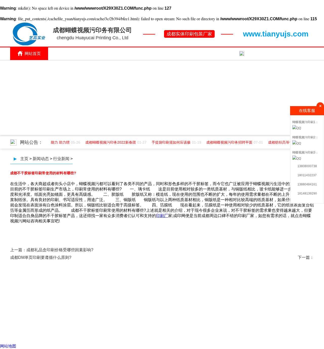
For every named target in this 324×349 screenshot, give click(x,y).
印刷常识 (108, 53)
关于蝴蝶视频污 (70, 53)
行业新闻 (61, 159)
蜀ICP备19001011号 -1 (198, 307)
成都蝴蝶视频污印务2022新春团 (109, 142)
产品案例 (184, 53)
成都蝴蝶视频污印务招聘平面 (228, 142)
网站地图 (8, 346)
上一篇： (18, 250)
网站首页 (33, 53)
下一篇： (306, 257)
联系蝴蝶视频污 (260, 53)
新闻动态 (222, 53)
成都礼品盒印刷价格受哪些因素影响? (59, 250)
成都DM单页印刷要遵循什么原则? (40, 257)
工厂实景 (146, 53)
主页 (24, 159)
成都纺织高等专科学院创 (286, 142)
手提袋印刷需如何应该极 (169, 142)
